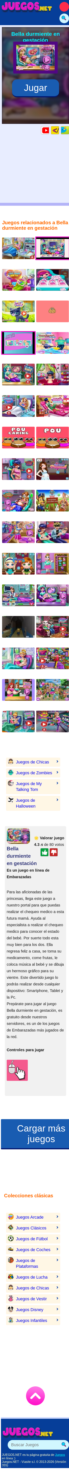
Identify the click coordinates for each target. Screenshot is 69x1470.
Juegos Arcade (30, 1217)
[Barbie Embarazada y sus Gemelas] (52, 693)
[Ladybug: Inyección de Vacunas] (18, 472)
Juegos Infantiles (31, 1320)
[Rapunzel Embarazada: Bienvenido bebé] (18, 409)
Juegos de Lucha (32, 1277)
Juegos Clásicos (31, 1228)
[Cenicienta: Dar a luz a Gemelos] (18, 661)
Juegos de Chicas (32, 762)
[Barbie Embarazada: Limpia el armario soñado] (18, 535)
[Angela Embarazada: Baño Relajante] (52, 567)
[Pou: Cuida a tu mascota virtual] (18, 440)
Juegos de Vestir (31, 1298)
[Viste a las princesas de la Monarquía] (52, 472)
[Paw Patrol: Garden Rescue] (52, 503)
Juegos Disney (29, 1309)
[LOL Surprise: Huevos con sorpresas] (52, 283)
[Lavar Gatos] (18, 314)
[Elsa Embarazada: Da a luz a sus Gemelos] (18, 251)
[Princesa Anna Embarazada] (52, 346)
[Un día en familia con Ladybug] (52, 535)
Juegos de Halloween (25, 803)
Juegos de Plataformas (27, 1263)
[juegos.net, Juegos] (27, 7)
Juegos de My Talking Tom (29, 786)
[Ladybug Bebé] (52, 377)
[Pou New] (52, 314)
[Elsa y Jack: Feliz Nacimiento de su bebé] (18, 283)
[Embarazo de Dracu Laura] (52, 598)
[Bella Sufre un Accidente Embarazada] (18, 503)
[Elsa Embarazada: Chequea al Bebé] (18, 377)
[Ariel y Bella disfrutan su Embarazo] (18, 693)
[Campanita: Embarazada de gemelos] (18, 724)
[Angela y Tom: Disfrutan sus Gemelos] (52, 630)
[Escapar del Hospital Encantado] (18, 630)
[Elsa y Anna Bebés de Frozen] (18, 567)
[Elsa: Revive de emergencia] (18, 598)
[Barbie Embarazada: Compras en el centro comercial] (52, 724)
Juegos (60, 1454)
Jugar (35, 88)
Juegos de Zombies (34, 772)
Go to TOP (35, 1396)
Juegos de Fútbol (32, 1238)
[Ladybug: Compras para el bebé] (52, 661)
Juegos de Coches (33, 1249)
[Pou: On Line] (52, 440)
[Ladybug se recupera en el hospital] (52, 409)
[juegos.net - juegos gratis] (28, 1432)
